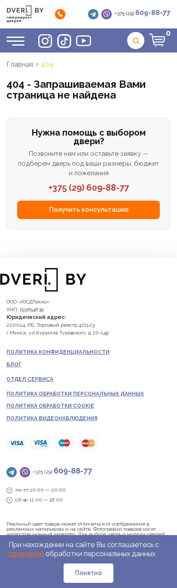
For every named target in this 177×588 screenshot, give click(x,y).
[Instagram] (44, 40)
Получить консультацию (88, 210)
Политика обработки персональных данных (75, 394)
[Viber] (106, 14)
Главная (19, 64)
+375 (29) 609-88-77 (89, 188)
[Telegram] (93, 14)
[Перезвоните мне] (60, 14)
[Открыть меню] (15, 40)
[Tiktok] (64, 40)
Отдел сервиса (29, 379)
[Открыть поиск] (135, 40)
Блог (13, 365)
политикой (26, 554)
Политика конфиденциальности (58, 352)
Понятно (88, 572)
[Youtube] (83, 40)
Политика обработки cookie (50, 406)
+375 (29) (143, 13)
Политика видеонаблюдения (52, 418)
